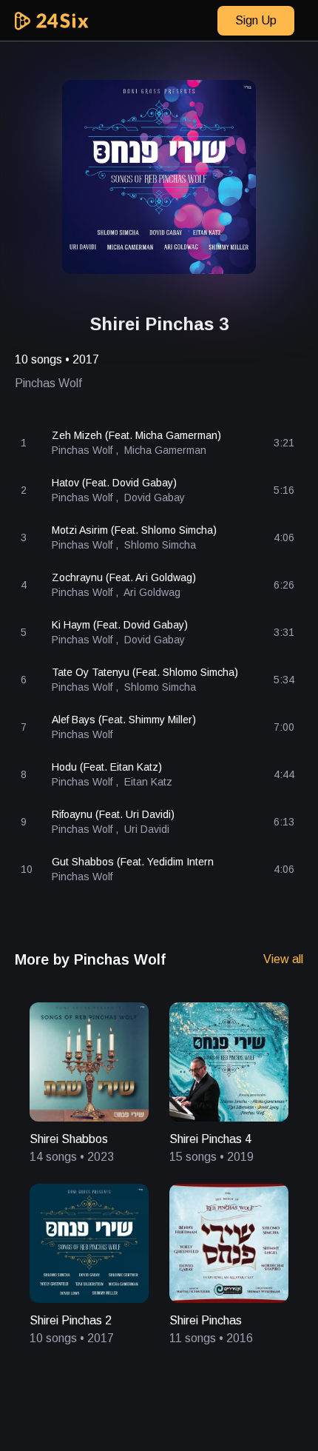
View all (283, 959)
